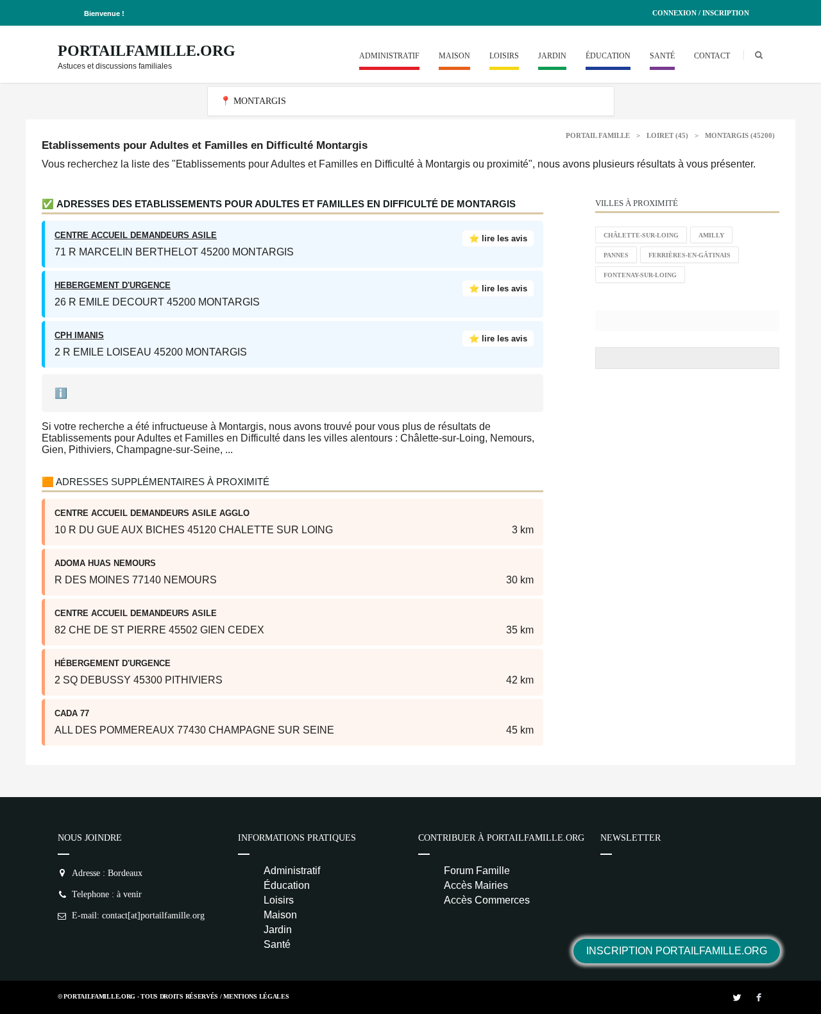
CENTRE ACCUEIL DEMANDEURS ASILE (136, 235)
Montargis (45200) (740, 135)
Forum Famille (477, 870)
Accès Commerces (487, 900)
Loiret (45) (667, 135)
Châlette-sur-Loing (641, 235)
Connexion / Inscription (700, 13)
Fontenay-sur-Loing (640, 275)
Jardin (552, 55)
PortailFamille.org (146, 50)
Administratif (389, 55)
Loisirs (504, 55)
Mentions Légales (256, 996)
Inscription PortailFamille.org (676, 950)
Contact (712, 55)
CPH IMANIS (79, 335)
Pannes (616, 255)
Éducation (608, 55)
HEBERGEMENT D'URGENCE (113, 285)
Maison (454, 55)
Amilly (711, 235)
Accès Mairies (476, 885)
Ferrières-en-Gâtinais (689, 255)
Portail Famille (598, 135)
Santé (662, 55)
